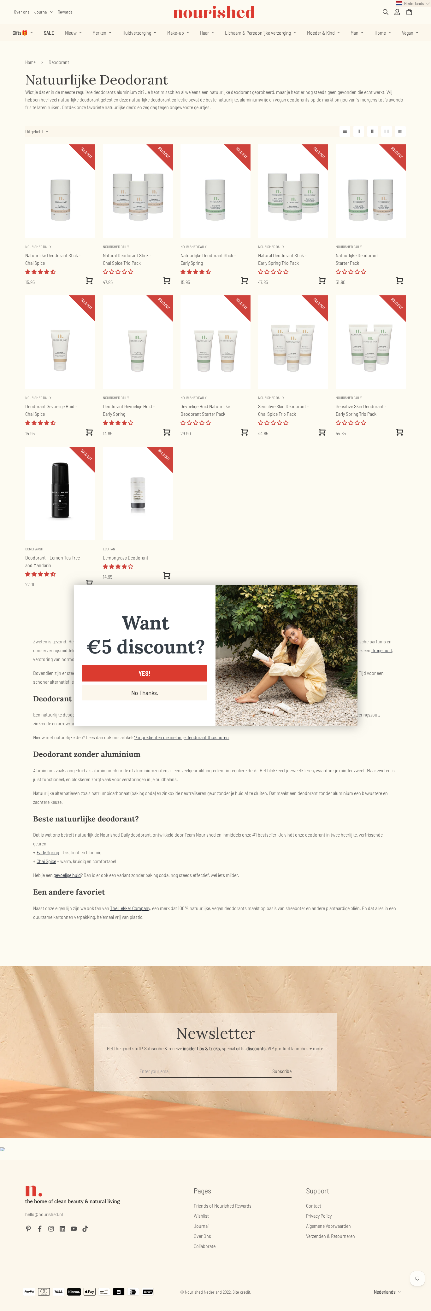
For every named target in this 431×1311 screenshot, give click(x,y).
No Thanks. (144, 692)
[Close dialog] (349, 592)
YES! (145, 673)
